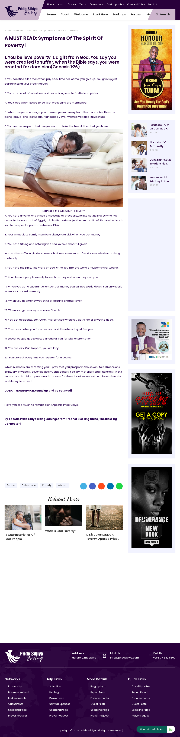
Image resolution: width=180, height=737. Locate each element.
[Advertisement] (64, 452)
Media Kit (153, 4)
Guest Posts (15, 704)
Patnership (15, 686)
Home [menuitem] (51, 14)
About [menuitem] (65, 14)
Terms (82, 4)
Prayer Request (17, 715)
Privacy (72, 4)
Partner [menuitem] (136, 14)
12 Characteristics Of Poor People (20, 537)
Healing (54, 692)
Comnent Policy (136, 4)
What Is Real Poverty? (60, 531)
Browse (11, 485)
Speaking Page (17, 710)
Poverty (46, 485)
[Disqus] (64, 593)
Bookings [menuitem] (119, 14)
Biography (97, 686)
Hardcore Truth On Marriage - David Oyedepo (159, 127)
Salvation (55, 686)
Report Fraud (98, 692)
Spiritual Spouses (59, 704)
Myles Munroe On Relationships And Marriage (160, 162)
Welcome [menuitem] (81, 14)
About (61, 4)
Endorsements (17, 698)
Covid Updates (115, 4)
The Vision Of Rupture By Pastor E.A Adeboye (157, 144)
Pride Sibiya (88, 730)
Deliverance (29, 485)
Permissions (96, 4)
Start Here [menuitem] (100, 14)
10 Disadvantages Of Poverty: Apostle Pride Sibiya (102, 537)
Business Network (19, 692)
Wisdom (18, 30)
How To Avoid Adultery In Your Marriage (159, 179)
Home (50, 4)
